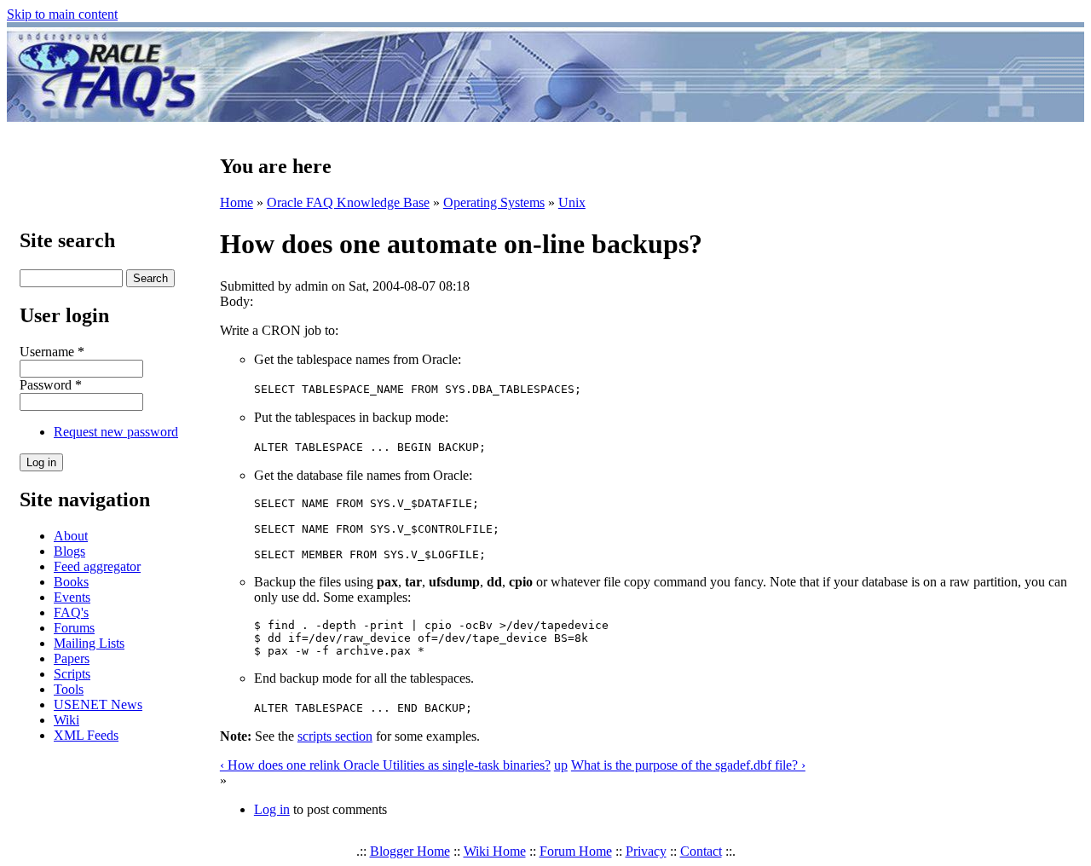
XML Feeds (86, 735)
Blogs (69, 551)
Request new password (116, 431)
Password (51, 385)
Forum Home (576, 851)
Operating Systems (494, 202)
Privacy (646, 851)
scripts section (334, 736)
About (71, 535)
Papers (71, 658)
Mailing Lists (89, 643)
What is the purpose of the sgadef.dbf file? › (688, 765)
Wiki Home (495, 851)
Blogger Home (410, 851)
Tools (69, 689)
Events (72, 597)
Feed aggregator (97, 566)
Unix (572, 202)
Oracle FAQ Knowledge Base (348, 202)
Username (52, 351)
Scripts (72, 674)
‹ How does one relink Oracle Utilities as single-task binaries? (385, 765)
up (561, 765)
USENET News (98, 704)
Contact (701, 851)
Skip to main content (62, 14)
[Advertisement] (646, 75)
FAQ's (71, 612)
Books (71, 581)
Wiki (66, 720)
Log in (272, 809)
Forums (74, 628)
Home (236, 202)
